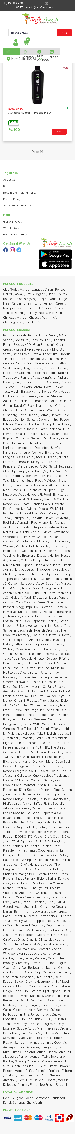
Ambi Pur (65, 1052)
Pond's (8, 508)
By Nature (60, 494)
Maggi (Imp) (24, 607)
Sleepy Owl (21, 696)
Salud (53, 466)
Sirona (62, 663)
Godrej (8, 906)
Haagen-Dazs (32, 368)
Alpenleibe (54, 574)
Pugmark (42, 897)
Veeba (66, 391)
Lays (27, 621)
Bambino (38, 902)
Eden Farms (13, 794)
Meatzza (9, 1005)
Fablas (8, 372)
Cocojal (8, 602)
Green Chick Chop (28, 972)
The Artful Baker (42, 518)
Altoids (10, 831)
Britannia (27, 738)
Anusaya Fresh (14, 1047)
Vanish (8, 340)
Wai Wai (8, 546)
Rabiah (21, 335)
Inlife (18, 621)
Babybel (58, 841)
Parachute (10, 789)
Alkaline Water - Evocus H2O (29, 112)
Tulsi (47, 1019)
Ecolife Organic (14, 930)
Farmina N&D (48, 916)
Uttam (58, 766)
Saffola (36, 354)
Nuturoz (19, 569)
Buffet (30, 1070)
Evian (57, 846)
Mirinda (42, 541)
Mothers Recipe (32, 560)
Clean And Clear (23, 1066)
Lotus (55, 771)
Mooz (53, 513)
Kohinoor (34, 1042)
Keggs (8, 981)
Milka (65, 438)
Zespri (47, 766)
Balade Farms (31, 391)
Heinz (67, 991)
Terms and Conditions (17, 205)
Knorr (22, 855)
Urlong (42, 536)
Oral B (21, 1005)
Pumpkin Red (34, 322)
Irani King (41, 1075)
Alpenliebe (12, 579)
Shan (7, 846)
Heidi (66, 728)
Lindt (53, 541)
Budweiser (58, 546)
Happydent (45, 569)
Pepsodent (27, 934)
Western (40, 719)
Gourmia (47, 743)
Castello (62, 607)
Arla (18, 761)
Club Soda (10, 289)
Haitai (42, 827)
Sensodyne (59, 897)
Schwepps (12, 616)
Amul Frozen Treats (17, 527)
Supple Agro (26, 1028)
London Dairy (41, 504)
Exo (63, 649)
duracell (65, 733)
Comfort (38, 452)
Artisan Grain (58, 527)
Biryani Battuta (13, 817)
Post (6, 443)
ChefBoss (10, 892)
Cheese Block (13, 410)
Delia (58, 977)
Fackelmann (36, 405)
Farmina (37, 963)
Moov (43, 335)
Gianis (28, 485)
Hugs (61, 490)
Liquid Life (59, 794)
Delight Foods (39, 546)
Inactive (20, 508)
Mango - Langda (31, 289)
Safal (7, 368)
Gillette (39, 658)
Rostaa (8, 621)
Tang (53, 714)
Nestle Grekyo (13, 799)
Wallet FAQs (11, 228)
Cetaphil (48, 607)
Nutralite (65, 466)
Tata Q (16, 902)
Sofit (19, 513)
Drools (21, 359)
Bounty (57, 822)
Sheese (57, 396)
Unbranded (39, 401)
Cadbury (35, 611)
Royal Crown (21, 686)
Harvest (32, 494)
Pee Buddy (35, 1019)
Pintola (66, 565)
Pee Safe (38, 696)
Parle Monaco (21, 883)
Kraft (6, 902)
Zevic (36, 588)
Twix (45, 1056)
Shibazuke (34, 499)
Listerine (9, 1028)
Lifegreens (40, 527)
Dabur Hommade (27, 743)
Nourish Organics (46, 630)
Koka (7, 686)
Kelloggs (29, 733)
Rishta (18, 433)
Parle (8, 569)
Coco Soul (63, 761)
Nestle (48, 977)
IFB (26, 433)
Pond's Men (50, 391)
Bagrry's (41, 471)
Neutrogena (45, 981)
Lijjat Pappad (52, 991)
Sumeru (36, 438)
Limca (62, 808)
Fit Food (46, 494)
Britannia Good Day (36, 794)
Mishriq (21, 986)
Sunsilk (57, 644)
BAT (37, 607)
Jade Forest (57, 911)
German (66, 579)
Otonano (54, 536)
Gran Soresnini (43, 344)
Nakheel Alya (55, 696)
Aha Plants (26, 892)
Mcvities (39, 883)
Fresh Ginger (12, 303)
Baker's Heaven (28, 625)
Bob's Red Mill (59, 372)
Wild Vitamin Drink (17, 756)
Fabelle (65, 986)
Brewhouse (55, 1000)
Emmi (67, 499)
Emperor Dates (37, 714)
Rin (36, 579)
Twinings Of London (34, 860)
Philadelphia (49, 1005)
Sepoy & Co (58, 335)
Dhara (25, 504)
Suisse (55, 1009)
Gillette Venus (30, 532)
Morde (40, 363)
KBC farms (50, 635)
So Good (33, 813)
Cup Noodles (42, 775)
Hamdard (36, 864)
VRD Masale (50, 462)
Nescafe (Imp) (55, 756)
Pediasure (22, 340)
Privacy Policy (12, 199)
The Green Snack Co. (43, 855)
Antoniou (9, 1080)
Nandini (8, 452)
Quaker (57, 1014)
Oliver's (64, 635)
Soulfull (34, 771)
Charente (42, 892)
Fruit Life (9, 396)
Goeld (36, 635)
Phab (7, 550)
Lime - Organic (36, 294)
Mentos (34, 424)
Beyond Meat (26, 831)
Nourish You (24, 363)
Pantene (46, 672)
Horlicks (9, 447)
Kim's (22, 850)
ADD (59, 132)
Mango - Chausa (28, 317)
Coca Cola (23, 602)
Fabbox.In (23, 462)
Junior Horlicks (22, 719)
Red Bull (9, 522)
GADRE (61, 902)
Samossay (33, 1047)
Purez (37, 377)
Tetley (45, 1014)
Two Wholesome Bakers (41, 705)
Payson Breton (27, 574)
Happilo (39, 921)
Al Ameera (33, 640)
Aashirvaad (61, 799)
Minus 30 (58, 668)
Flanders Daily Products (19, 827)
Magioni (40, 958)
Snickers (26, 387)
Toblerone (58, 1056)
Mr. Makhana (12, 733)
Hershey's (35, 490)
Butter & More (53, 1033)
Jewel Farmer (21, 377)
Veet (43, 513)
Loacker (9, 625)
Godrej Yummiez (48, 934)
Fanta (32, 850)
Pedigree (10, 855)
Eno (42, 574)
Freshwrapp (40, 522)
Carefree (9, 939)
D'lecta (38, 597)
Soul (28, 593)
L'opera (20, 714)
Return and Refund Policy (19, 192)
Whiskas (49, 972)
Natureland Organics (29, 925)
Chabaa (66, 382)
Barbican (9, 995)
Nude (49, 864)
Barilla (52, 878)
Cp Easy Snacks (54, 686)
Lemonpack (25, 447)
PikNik (39, 738)
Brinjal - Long (33, 303)
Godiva (52, 691)
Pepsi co (37, 340)
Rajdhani (37, 756)
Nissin (42, 785)
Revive (59, 387)
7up (31, 471)
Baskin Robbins (14, 813)
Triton (44, 700)
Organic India (55, 925)
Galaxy (55, 700)
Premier (59, 443)
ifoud (28, 597)
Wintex (33, 508)
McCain (63, 1080)
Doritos (50, 963)
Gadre (48, 780)
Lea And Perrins (34, 1052)
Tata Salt (35, 1024)
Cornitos (9, 728)
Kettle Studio (33, 663)
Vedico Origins (43, 677)
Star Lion (20, 1042)
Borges (65, 550)
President (10, 850)
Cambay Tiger (13, 958)
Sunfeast (63, 972)
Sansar (32, 419)
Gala (6, 883)
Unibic (40, 616)
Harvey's (51, 1028)
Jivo (39, 977)
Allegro (54, 485)
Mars (50, 761)
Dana (7, 916)
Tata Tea (44, 668)
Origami (20, 700)
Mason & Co (53, 499)
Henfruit (36, 747)
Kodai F (41, 457)
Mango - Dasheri (15, 308)
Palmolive (10, 611)
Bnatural (62, 1084)
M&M (37, 944)
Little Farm (35, 653)
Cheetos (21, 424)
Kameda (56, 429)
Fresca (8, 780)
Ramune (9, 335)
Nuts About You (14, 494)
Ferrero (8, 897)
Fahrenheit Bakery (16, 747)
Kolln (32, 1009)
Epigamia (63, 995)
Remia (17, 485)
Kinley (35, 462)
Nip (67, 1033)
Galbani (16, 597)
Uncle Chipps (56, 405)
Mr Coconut (23, 372)
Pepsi (63, 597)
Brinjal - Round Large (53, 299)
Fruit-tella (9, 672)
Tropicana (61, 775)
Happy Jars (21, 710)
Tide (21, 1080)
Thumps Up (21, 518)
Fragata (32, 700)
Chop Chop (43, 869)
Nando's (35, 1033)
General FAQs (12, 221)
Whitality (9, 649)
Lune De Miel (35, 1080)
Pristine (64, 658)
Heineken (29, 382)
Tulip (22, 1019)
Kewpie (44, 396)
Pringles (9, 457)
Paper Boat (11, 1033)
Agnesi (35, 1056)
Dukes (23, 611)
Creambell (12, 738)
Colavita (9, 986)
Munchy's (31, 916)
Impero (10, 359)
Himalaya (38, 817)
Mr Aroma (57, 522)
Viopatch (23, 522)
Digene (8, 743)
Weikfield (57, 508)
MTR (63, 855)
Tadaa (16, 368)
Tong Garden (63, 789)
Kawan (56, 953)
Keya (39, 349)
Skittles (47, 532)
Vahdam (22, 546)
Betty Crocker (23, 644)
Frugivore (49, 1047)
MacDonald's (35, 930)
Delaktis (31, 799)
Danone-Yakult (46, 410)
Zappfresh (37, 1000)
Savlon (55, 433)
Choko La (23, 438)
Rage (27, 902)
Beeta (58, 625)
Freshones (26, 1075)
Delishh (52, 733)
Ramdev (9, 513)
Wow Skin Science (29, 649)
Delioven (45, 419)
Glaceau (9, 541)
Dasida (35, 682)
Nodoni (27, 579)
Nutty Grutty (23, 944)
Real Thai (31, 513)
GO (64, 33)
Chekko (10, 1075)
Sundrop (65, 916)
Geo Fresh (11, 977)
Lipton (66, 433)
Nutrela (50, 560)
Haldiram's (40, 372)
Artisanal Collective (18, 775)
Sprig (16, 475)
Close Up (10, 471)
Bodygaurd (22, 766)
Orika (62, 410)
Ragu (22, 471)
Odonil (30, 410)
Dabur (31, 569)
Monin (52, 958)
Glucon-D (11, 387)
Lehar (29, 958)
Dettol (57, 869)
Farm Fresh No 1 (14, 668)
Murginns (18, 480)
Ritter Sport (27, 789)
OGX (44, 466)
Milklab (8, 424)
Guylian (42, 1066)
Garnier (20, 419)
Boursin (41, 1070)
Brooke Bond (12, 785)
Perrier (24, 1056)
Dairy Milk (52, 349)
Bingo (68, 574)
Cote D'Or (18, 490)
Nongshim (51, 550)
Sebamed (27, 977)
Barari (43, 429)
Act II (18, 906)
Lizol (24, 1033)
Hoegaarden (12, 724)
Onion (49, 289)
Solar (53, 401)
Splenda (27, 841)
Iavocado (41, 485)
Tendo (33, 415)
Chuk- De (20, 967)
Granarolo (31, 906)
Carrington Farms (44, 808)
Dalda (16, 550)
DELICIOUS (43, 841)
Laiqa (18, 803)
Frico (50, 902)
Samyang (9, 1038)
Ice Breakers (26, 555)
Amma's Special (14, 499)
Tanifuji (60, 850)
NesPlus (66, 771)
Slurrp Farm (55, 602)
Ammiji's (46, 625)
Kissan (8, 382)
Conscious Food (59, 827)
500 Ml (13, 123)
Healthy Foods (47, 874)
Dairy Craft (51, 649)
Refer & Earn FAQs (15, 234)
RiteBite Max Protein (49, 1038)
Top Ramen (43, 644)
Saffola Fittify (42, 803)
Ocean (64, 621)
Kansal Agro (25, 457)
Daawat (42, 555)
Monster (30, 785)
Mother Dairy (40, 433)
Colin (61, 560)
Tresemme (63, 611)
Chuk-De (45, 799)
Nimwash (22, 682)
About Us (9, 179)
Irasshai (9, 607)
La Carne (39, 602)
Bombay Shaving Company (21, 1061)
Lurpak (17, 1052)
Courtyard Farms (55, 368)
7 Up (6, 377)
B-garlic (8, 438)
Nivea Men (25, 1038)
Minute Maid (12, 565)
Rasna (7, 766)
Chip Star (35, 986)
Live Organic (58, 906)
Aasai (7, 401)
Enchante (45, 475)
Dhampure (23, 452)
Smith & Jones (29, 1014)
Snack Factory (25, 878)
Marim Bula (11, 532)
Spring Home (51, 424)
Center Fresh (50, 579)
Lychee (39, 313)
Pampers (9, 466)
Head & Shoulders (48, 565)
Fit (27, 846)
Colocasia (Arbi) (25, 299)
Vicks (27, 803)
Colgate (52, 658)
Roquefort (42, 447)
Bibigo (8, 991)
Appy (40, 583)
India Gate (53, 710)
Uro (52, 471)
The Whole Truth (40, 443)
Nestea (55, 1075)
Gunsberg (10, 415)
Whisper (51, 597)
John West (12, 841)
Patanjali (18, 640)
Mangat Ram (12, 911)
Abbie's (18, 846)
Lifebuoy (22, 888)
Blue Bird (60, 682)
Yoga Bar (37, 710)
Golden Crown (24, 981)
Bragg (52, 457)
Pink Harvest (56, 930)
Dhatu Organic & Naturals (35, 939)
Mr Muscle (51, 438)
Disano (47, 682)
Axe (28, 817)
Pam (6, 663)
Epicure (55, 888)
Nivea (67, 752)
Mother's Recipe (50, 949)
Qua (58, 785)
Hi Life (7, 803)
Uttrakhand (62, 532)
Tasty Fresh (11, 391)
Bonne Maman (47, 831)
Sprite (34, 672)
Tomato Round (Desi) (17, 313)
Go (64, 710)
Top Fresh (47, 1084)
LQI (7, 597)
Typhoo (27, 565)
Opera (51, 1080)
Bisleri (41, 878)
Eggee (8, 419)
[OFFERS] (27, 51)
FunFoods (10, 1014)
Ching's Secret (28, 466)
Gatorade (20, 1009)
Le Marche (44, 789)
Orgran (65, 1028)
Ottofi (24, 864)
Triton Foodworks (35, 911)
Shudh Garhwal (48, 382)
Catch (31, 668)
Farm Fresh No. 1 (59, 593)
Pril (46, 888)
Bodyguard (36, 967)
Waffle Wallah (42, 724)
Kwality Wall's (23, 921)
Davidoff (20, 405)
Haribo (55, 555)
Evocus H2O (16, 109)
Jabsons (59, 724)
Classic (55, 860)
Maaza (44, 508)
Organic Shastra (14, 653)
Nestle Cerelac (41, 846)
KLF (36, 728)
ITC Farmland (36, 691)
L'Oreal (23, 672)
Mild (67, 743)
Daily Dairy (27, 536)
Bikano (8, 761)
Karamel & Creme (42, 995)
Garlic (50, 313)
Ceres (36, 766)
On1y (61, 1024)
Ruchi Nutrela (26, 541)
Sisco (62, 719)
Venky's (43, 1009)
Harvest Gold (60, 415)
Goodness (45, 850)
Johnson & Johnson (32, 752)
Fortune (16, 663)
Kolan (59, 939)
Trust (63, 705)
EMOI (66, 424)
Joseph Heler (32, 550)
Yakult (41, 733)
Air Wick (9, 949)
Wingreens (11, 536)
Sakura (14, 560)
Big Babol (22, 1000)
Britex (53, 1066)
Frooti (7, 710)
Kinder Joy (30, 475)
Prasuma (57, 892)
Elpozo (53, 1052)
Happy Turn (54, 616)
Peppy (33, 335)
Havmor (23, 995)
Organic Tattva (56, 363)
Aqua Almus (51, 640)
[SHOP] (11, 51)
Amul (58, 743)
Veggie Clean (39, 953)
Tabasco (11, 1056)
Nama (26, 761)
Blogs (7, 186)
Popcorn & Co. (52, 813)
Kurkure (64, 878)
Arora (38, 387)
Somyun (33, 1005)
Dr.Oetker (12, 583)
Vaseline (9, 555)
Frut (48, 340)
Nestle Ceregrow (15, 771)
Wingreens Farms (15, 953)
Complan (24, 677)
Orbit (7, 640)
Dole (65, 700)
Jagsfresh (25, 630)
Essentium (50, 354)
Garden (36, 780)
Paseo (65, 419)
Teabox (51, 967)
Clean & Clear (62, 836)
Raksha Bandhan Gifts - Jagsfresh (27, 822)
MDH (8, 921)
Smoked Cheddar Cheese (46, 308)
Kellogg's (10, 1084)
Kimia (7, 429)
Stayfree (57, 447)
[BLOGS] (53, 51)
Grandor (38, 761)
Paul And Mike (24, 349)
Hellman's (60, 1019)
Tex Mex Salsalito (55, 944)
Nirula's (63, 541)
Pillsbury (28, 616)
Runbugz (36, 888)
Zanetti (17, 916)
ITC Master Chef (39, 836)
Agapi (45, 728)
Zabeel (8, 944)
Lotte (23, 415)
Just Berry (10, 934)
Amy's (26, 588)
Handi (27, 724)
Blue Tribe (24, 728)
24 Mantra (22, 780)
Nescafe (58, 504)
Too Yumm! (19, 443)
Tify (26, 991)
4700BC (20, 836)
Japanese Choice (44, 621)
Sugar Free (34, 480)
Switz (45, 771)
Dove (48, 387)
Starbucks (27, 583)
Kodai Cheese (27, 396)
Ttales (58, 475)
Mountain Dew (27, 949)
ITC (51, 785)
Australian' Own (14, 691)
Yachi (52, 719)
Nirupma (50, 490)
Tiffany (56, 728)
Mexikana (62, 518)
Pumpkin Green (54, 303)
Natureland (11, 860)
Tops (18, 991)
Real (58, 780)
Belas (29, 869)
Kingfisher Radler (55, 377)
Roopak (27, 658)
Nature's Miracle (57, 738)
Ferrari (44, 415)
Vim (17, 382)
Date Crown (21, 354)
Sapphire (52, 583)
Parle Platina (55, 817)
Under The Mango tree (19, 874)
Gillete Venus (25, 897)
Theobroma (21, 401)
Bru (56, 419)
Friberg (67, 1070)
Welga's (49, 611)
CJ (68, 930)
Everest (36, 991)
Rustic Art (55, 752)
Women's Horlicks (25, 429)
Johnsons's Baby (15, 1024)
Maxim (36, 686)
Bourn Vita (50, 986)
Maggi (19, 1070)
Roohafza (10, 1019)
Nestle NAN (11, 504)
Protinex (54, 1070)
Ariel (40, 1028)
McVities (50, 480)
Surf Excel (62, 981)
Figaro (8, 1042)
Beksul (8, 1000)
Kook (44, 906)
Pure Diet (40, 593)
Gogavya (49, 1024)
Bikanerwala (54, 452)
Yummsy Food (28, 1084)
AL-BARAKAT (12, 705)
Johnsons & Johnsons (44, 359)
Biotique (65, 354)
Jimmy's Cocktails (55, 1042)
